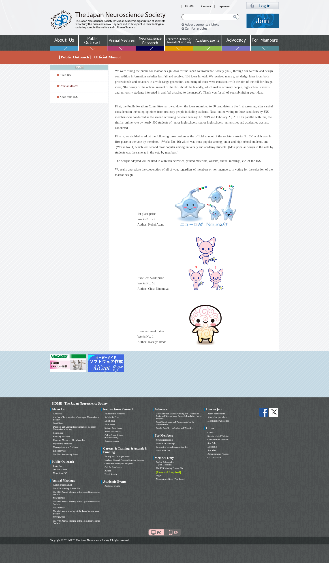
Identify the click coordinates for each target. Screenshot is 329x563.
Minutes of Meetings (165, 443)
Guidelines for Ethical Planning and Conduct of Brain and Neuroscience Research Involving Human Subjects (179, 416)
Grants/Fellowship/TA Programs (119, 463)
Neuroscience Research (115, 413)
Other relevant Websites (218, 439)
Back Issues (110, 424)
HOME (189, 6)
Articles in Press (112, 417)
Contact (206, 6)
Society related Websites (218, 436)
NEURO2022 (59, 517)
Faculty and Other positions (117, 456)
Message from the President (65, 447)
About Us (57, 413)
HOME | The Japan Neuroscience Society (80, 403)
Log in (159, 475)
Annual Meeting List (62, 485)
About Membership (216, 413)
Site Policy (212, 443)
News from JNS (69, 96)
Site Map (211, 450)
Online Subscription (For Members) (114, 436)
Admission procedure (216, 417)
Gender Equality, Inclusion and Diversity (174, 428)
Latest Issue (110, 421)
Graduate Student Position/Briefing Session (124, 460)
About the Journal (113, 431)
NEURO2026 (59, 498)
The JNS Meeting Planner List (67, 488)
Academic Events (112, 486)
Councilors (58, 433)
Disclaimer (212, 447)
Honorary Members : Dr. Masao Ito (69, 440)
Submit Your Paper (113, 428)
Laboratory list (59, 451)
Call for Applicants (113, 467)
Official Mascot (60, 469)
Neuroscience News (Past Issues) (170, 479)
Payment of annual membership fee (172, 447)
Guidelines (58, 423)
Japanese (224, 6)
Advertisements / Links (218, 454)
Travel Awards (111, 474)
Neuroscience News (164, 440)
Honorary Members (61, 436)
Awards (108, 470)
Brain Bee (66, 75)
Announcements (112, 441)
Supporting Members (62, 443)
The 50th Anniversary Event (65, 454)
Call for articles (214, 457)
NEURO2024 (59, 507)
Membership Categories (218, 421)
